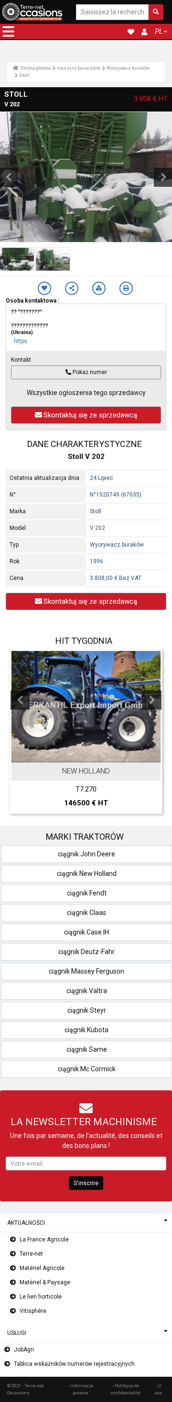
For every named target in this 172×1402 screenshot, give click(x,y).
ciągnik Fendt (87, 893)
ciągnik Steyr (86, 1010)
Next (151, 700)
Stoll (24, 75)
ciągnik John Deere (86, 854)
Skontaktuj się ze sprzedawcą (90, 415)
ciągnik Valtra (86, 991)
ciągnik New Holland (87, 873)
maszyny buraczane (78, 68)
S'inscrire (86, 1183)
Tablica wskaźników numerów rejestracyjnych (74, 1364)
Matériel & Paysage (45, 1282)
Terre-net (31, 1253)
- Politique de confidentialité (125, 1389)
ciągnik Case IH (86, 932)
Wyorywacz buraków (128, 68)
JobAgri (24, 1349)
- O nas (158, 1389)
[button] (8, 31)
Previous (20, 700)
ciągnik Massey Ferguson (86, 971)
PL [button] (158, 31)
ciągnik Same (86, 1049)
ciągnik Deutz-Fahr (86, 951)
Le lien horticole (41, 1296)
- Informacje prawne (80, 1389)
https (20, 341)
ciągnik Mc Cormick (87, 1069)
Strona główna (35, 68)
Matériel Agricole (42, 1268)
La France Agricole (44, 1239)
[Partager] (71, 288)
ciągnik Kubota (86, 1030)
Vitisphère (33, 1311)
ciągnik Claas (86, 912)
